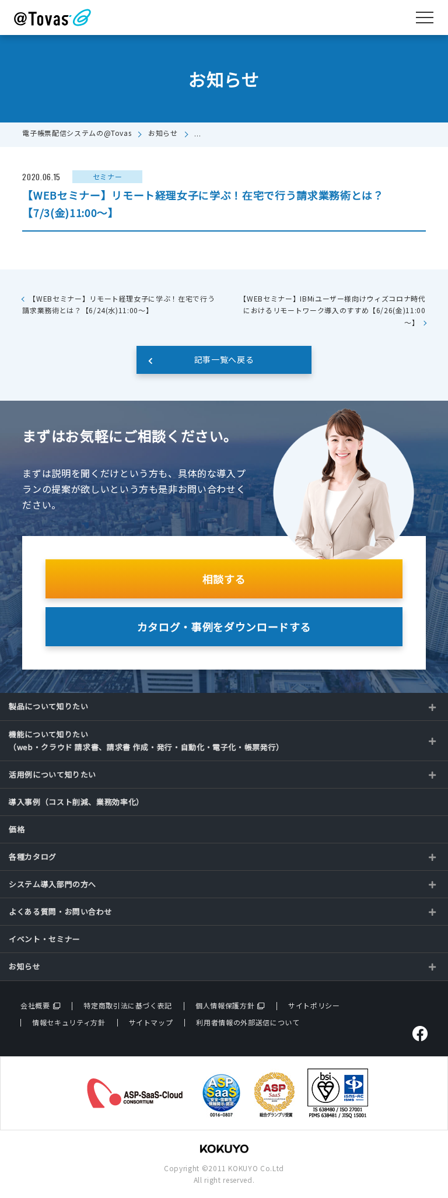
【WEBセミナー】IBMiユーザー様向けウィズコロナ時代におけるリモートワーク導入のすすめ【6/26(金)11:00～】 (332, 310)
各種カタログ (33, 856)
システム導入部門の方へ (52, 883)
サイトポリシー (314, 1005)
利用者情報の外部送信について (247, 1022)
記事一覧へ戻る (224, 359)
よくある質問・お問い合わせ (60, 911)
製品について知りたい (49, 706)
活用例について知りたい (52, 774)
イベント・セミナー (44, 938)
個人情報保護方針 (224, 1005)
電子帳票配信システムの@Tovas (76, 133)
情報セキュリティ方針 (69, 1022)
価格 (16, 829)
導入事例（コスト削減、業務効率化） (76, 801)
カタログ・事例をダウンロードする (224, 626)
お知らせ (163, 133)
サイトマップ (151, 1022)
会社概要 (35, 1005)
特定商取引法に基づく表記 (127, 1005)
